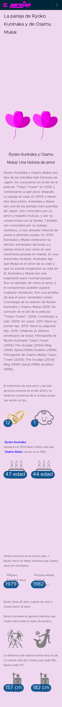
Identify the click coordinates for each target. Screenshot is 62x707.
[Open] (57, 5)
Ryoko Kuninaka (15, 442)
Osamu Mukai (13, 452)
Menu (5, 5)
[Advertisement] (31, 67)
